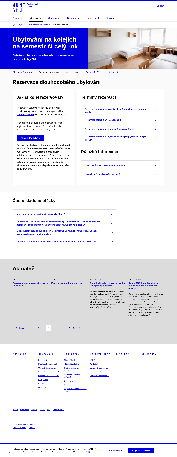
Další (75, 328)
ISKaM (34, 410)
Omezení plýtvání (97, 372)
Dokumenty (68, 381)
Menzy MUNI (69, 360)
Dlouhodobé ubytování (23, 72)
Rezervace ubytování (49, 72)
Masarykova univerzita (28, 424)
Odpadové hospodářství (99, 376)
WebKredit (24, 410)
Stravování (72, 354)
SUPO (42, 410)
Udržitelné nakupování (99, 368)
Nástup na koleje (72, 72)
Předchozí (20, 328)
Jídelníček (94, 364)
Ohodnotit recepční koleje (48, 376)
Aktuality (20, 354)
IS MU (15, 410)
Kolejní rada (43, 380)
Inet (48, 410)
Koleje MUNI (43, 360)
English (160, 6)
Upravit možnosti (80, 452)
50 (68, 328)
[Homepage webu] (25, 7)
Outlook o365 (58, 410)
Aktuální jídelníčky (71, 364)
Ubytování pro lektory (47, 368)
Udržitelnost (100, 354)
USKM (92, 360)
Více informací (111, 72)
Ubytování (46, 354)
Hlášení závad (44, 387)
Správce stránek (19, 428)
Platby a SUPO (92, 72)
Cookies (32, 428)
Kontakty (41, 384)
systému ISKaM (25, 114)
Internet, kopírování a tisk (48, 372)
